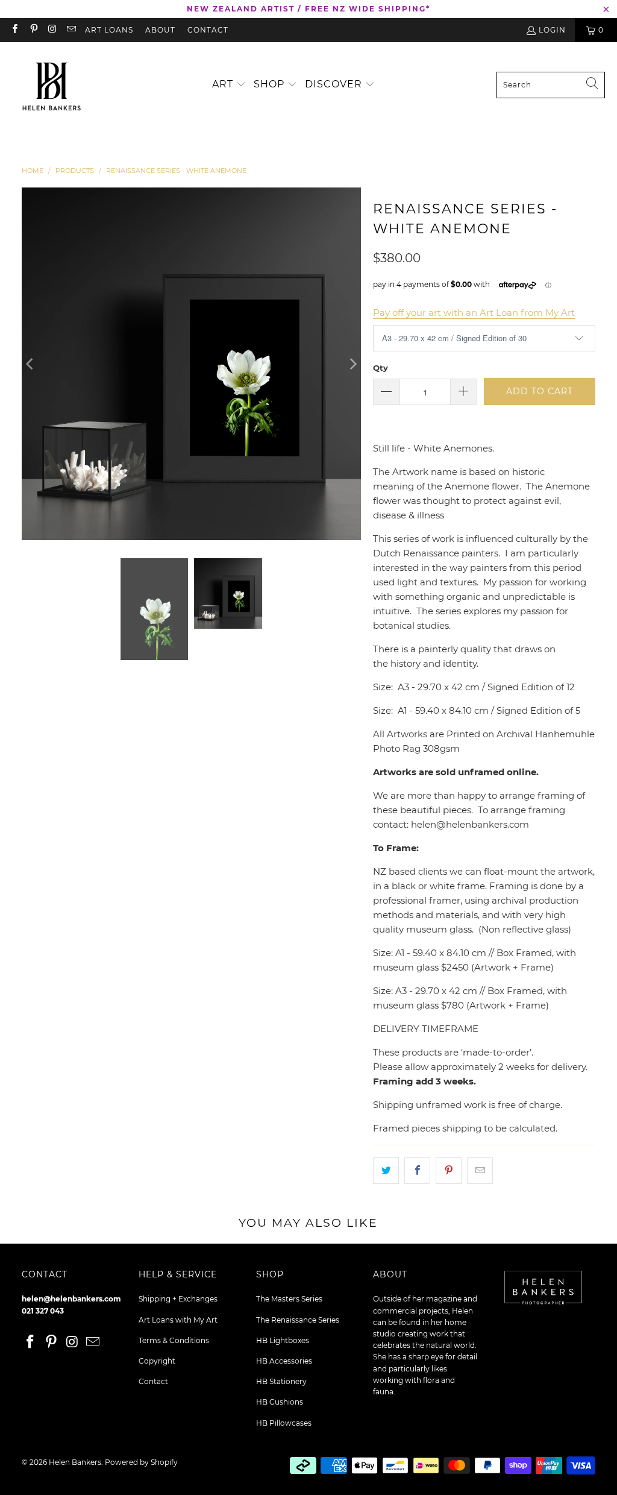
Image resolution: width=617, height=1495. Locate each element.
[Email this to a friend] (480, 1170)
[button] (229, 85)
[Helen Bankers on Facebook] (14, 29)
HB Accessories (284, 1360)
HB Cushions (279, 1401)
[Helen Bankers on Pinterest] (33, 29)
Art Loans (109, 29)
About (160, 29)
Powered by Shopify (141, 1462)
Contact (207, 29)
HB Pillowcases (284, 1422)
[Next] (352, 363)
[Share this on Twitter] (386, 1170)
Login (552, 29)
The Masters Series (289, 1298)
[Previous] (30, 363)
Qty (380, 368)
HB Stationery (281, 1381)
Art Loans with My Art (178, 1319)
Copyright (157, 1360)
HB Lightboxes (282, 1340)
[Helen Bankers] (51, 84)
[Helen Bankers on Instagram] (52, 29)
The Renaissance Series (297, 1319)
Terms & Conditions (174, 1340)
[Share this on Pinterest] (449, 1170)
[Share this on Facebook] (417, 1170)
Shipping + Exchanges (178, 1298)
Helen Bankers (75, 1462)
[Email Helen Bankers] (71, 29)
